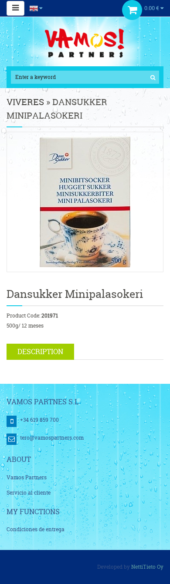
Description (40, 351)
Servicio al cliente (29, 492)
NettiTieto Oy (147, 566)
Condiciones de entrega (36, 529)
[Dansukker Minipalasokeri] (85, 201)
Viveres (25, 102)
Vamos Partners (27, 477)
